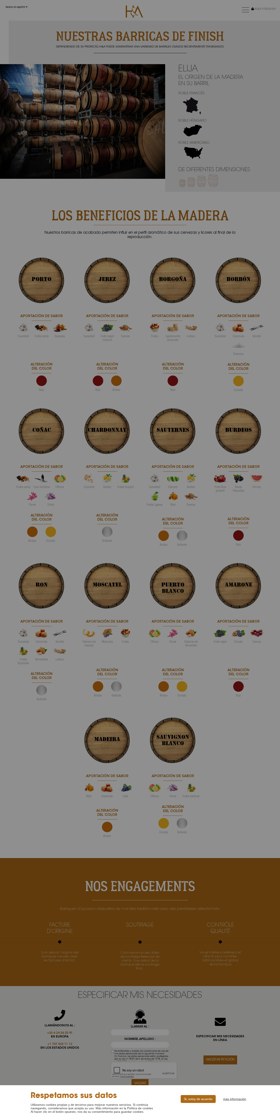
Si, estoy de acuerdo (198, 1099)
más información (234, 1099)
